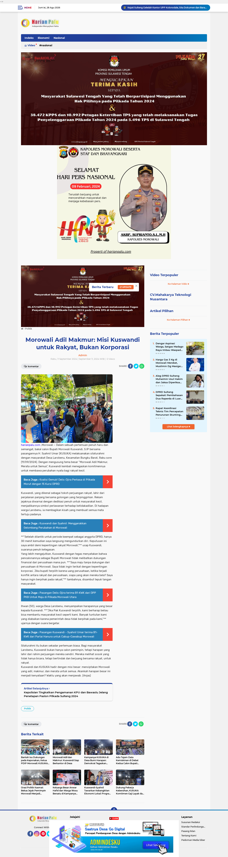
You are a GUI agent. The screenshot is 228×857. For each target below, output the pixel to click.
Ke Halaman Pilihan (177, 319)
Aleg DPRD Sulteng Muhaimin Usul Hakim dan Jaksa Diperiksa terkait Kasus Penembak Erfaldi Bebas (169, 379)
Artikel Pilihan (161, 311)
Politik (27, 708)
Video (31, 45)
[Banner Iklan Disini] (114, 838)
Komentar (33, 366)
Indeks (29, 37)
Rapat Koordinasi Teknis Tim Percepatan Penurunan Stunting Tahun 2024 (169, 411)
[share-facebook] (130, 366)
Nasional (59, 37)
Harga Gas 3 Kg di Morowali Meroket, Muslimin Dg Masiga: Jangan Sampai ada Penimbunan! (168, 363)
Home (28, 7)
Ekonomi (43, 37)
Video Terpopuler (164, 275)
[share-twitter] (136, 366)
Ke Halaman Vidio (178, 284)
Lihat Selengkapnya (178, 426)
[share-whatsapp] (141, 366)
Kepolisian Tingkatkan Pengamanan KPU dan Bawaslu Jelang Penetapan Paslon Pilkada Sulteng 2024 (66, 694)
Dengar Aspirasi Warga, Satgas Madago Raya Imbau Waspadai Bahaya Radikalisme (169, 347)
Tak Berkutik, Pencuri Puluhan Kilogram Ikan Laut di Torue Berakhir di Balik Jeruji (167, 7)
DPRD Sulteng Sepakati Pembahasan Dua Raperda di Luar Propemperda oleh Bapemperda (169, 395)
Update (126, 287)
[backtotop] (114, 810)
